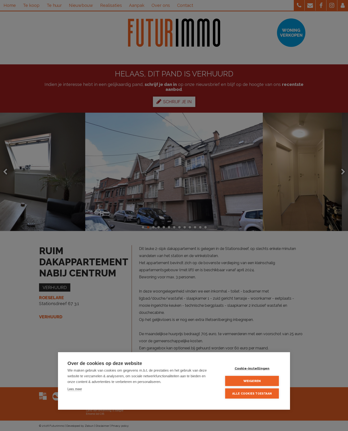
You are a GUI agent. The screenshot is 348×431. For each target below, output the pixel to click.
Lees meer (74, 389)
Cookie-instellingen (252, 368)
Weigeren (252, 381)
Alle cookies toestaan (252, 393)
